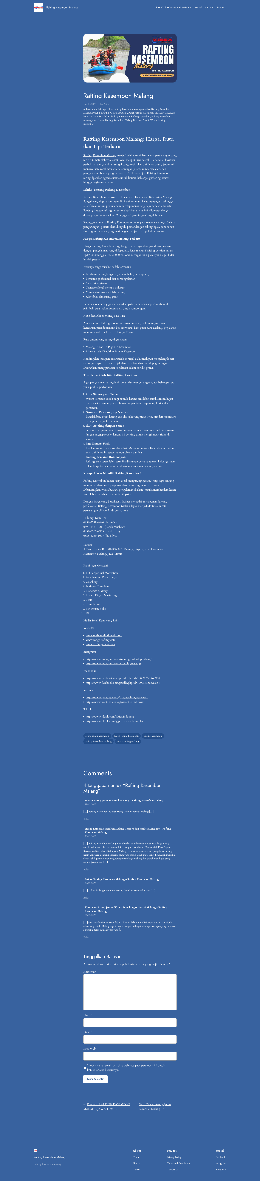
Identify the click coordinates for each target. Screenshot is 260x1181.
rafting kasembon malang (98, 741)
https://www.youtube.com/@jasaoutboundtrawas (115, 702)
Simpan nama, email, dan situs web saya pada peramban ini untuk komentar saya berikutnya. (126, 1068)
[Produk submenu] (225, 7)
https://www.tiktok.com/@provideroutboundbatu (115, 721)
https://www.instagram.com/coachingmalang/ (113, 663)
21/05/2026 (90, 915)
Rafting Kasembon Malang (62, 7)
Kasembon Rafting (95, 109)
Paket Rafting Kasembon (141, 112)
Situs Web (89, 1049)
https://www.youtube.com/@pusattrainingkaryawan (117, 697)
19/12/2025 (90, 804)
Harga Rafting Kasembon (98, 246)
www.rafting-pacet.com (100, 644)
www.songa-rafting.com (101, 640)
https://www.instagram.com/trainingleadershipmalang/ (119, 659)
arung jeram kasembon (97, 736)
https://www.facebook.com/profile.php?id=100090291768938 (123, 678)
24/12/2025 (90, 883)
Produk (220, 7)
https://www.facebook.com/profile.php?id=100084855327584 (123, 683)
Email (87, 1032)
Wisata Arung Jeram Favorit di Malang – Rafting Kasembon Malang (124, 800)
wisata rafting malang (128, 741)
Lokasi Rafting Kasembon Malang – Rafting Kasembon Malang (122, 879)
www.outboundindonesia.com (104, 635)
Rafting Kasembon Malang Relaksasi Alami (127, 120)
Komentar (90, 972)
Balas (85, 819)
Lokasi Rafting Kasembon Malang (123, 109)
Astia (106, 104)
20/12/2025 (90, 836)
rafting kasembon (153, 736)
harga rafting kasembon (126, 736)
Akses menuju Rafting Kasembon (103, 323)
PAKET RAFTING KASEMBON (109, 112)
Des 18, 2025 (89, 104)
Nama (87, 1015)
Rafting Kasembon (120, 116)
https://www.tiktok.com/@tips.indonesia (110, 717)
